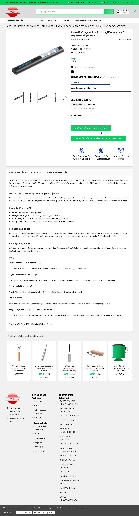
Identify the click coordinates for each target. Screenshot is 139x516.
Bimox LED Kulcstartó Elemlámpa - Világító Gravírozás (44, 368)
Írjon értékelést (125, 39)
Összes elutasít (24, 512)
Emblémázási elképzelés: (84, 88)
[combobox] (75, 11)
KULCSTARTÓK (66, 424)
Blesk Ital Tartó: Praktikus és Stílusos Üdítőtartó (120, 368)
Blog (66, 20)
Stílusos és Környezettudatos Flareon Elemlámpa (69, 368)
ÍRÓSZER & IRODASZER (69, 415)
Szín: (83, 67)
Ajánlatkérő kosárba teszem (90, 128)
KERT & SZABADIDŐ (68, 455)
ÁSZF (37, 433)
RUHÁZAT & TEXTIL (68, 476)
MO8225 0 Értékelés (57, 172)
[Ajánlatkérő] (125, 12)
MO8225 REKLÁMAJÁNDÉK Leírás (25, 172)
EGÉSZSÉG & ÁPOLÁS (69, 444)
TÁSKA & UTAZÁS (67, 460)
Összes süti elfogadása (43, 512)
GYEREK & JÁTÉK (67, 472)
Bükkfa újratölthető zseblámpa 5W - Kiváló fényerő (95, 368)
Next (66, 97)
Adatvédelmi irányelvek (76, 508)
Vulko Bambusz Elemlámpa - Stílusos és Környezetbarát (18, 368)
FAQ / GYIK (39, 447)
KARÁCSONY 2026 (67, 488)
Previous (10, 97)
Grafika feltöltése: (81, 100)
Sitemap (37, 417)
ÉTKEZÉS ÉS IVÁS (67, 420)
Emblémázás (40, 438)
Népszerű (39, 442)
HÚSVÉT (63, 492)
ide (38, 251)
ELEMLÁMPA (23, 324)
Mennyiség (76, 115)
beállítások (8, 512)
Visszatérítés (40, 451)
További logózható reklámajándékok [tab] (25, 336)
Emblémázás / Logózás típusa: (95, 77)
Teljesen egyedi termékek (87, 20)
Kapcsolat (53, 20)
